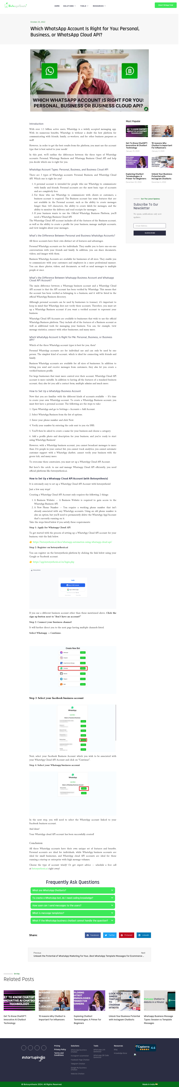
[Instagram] (30, 1047)
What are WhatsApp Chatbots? (49, 890)
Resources (98, 6)
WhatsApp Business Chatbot (79, 1051)
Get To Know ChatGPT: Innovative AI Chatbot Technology (137, 145)
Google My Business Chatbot (79, 1068)
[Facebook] (37, 1047)
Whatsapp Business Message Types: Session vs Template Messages (158, 1020)
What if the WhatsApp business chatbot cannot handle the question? (70, 920)
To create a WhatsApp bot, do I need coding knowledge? (62, 898)
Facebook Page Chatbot (80, 1060)
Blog (115, 1049)
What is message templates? (48, 913)
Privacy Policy (60, 1049)
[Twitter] (43, 1047)
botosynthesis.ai (40, 869)
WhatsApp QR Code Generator (101, 1056)
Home (57, 6)
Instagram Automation (80, 1056)
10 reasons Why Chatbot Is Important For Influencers (162, 145)
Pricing (57, 1045)
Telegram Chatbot (78, 1063)
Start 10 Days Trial (165, 5)
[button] (73, 639)
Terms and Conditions (59, 1054)
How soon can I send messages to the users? (56, 905)
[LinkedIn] (23, 1047)
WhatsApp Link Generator (99, 1050)
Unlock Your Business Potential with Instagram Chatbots (162, 176)
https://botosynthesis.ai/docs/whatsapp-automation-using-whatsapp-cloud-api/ (72, 542)
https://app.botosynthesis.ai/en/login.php (53, 562)
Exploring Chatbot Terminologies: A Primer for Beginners (136, 176)
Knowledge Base (120, 1053)
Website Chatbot (77, 1073)
